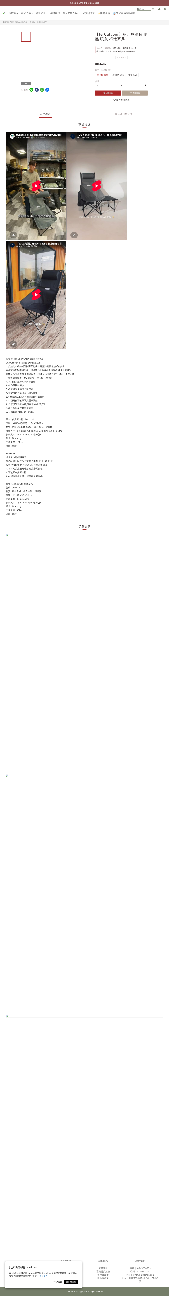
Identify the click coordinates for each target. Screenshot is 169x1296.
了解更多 (43, 1276)
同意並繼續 (71, 1282)
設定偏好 (58, 1282)
